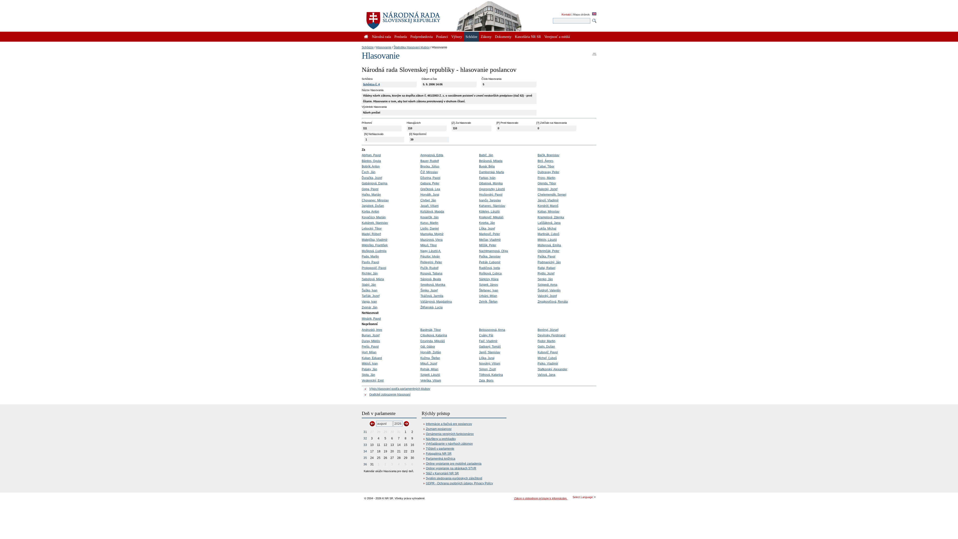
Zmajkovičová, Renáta (553, 301)
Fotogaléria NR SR (439, 453)
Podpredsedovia (421, 37)
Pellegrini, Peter (431, 262)
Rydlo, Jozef (546, 273)
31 (365, 432)
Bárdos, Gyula (371, 161)
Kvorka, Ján (487, 223)
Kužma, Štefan (430, 358)
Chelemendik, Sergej (552, 194)
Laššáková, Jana (549, 223)
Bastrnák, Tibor (430, 330)
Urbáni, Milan (488, 296)
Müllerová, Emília (549, 245)
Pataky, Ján (369, 369)
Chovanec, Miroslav (375, 200)
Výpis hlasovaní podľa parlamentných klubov (399, 389)
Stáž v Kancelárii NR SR (442, 473)
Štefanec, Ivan (488, 290)
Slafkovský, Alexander (552, 369)
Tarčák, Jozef (370, 296)
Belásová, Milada (490, 161)
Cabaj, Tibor (546, 166)
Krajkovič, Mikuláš (491, 217)
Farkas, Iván (487, 178)
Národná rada (381, 37)
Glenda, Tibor (547, 183)
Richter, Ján (370, 273)
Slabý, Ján (369, 284)
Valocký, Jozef (547, 296)
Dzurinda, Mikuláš (432, 341)
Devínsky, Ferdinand (551, 335)
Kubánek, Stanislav (375, 223)
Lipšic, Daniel (429, 228)
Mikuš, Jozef (428, 363)
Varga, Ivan (369, 301)
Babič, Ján (486, 155)
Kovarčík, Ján (429, 217)
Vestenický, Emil (373, 380)
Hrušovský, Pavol (490, 194)
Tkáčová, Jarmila (431, 296)
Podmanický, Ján (549, 262)
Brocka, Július (429, 166)
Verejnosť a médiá (557, 37)
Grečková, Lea (430, 189)
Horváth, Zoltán (430, 352)
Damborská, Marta (491, 172)
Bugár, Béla (487, 166)
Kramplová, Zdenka (551, 217)
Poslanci (442, 37)
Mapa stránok (581, 14)
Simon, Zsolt (487, 369)
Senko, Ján (545, 279)
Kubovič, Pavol (548, 352)
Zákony (486, 37)
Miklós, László (547, 240)
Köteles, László (489, 211)
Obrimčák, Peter (548, 251)
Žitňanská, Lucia (431, 307)
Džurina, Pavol (430, 178)
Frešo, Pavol (370, 346)
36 (365, 464)
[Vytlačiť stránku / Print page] (594, 53)
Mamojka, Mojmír (432, 234)
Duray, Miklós (371, 341)
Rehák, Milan (429, 369)
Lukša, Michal (547, 228)
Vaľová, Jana (546, 375)
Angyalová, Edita (431, 155)
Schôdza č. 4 (371, 84)
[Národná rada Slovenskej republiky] (419, 17)
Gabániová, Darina (374, 183)
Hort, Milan (369, 352)
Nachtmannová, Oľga (493, 251)
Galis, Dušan (546, 346)
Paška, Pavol (546, 256)
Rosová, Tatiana (431, 273)
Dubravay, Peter (548, 172)
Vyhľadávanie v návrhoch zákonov (449, 443)
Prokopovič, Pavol (374, 268)
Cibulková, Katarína (433, 335)
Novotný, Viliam (489, 363)
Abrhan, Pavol (371, 155)
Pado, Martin (370, 256)
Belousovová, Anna (492, 330)
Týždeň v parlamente (440, 448)
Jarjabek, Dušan (373, 206)
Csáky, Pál (486, 335)
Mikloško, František (375, 245)
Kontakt (566, 14)
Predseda (400, 37)
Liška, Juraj (486, 358)
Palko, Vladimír (548, 363)
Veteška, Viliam (430, 380)
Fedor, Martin (546, 341)
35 (365, 458)
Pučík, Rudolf (429, 268)
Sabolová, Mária (373, 279)
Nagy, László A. (430, 251)
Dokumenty (503, 37)
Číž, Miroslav (429, 172)
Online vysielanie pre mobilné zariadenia (453, 463)
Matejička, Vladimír (374, 240)
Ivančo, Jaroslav (490, 200)
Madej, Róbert (371, 234)
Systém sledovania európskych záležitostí (454, 478)
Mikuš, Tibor (428, 245)
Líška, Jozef (487, 228)
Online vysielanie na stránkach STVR (451, 468)
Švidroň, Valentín (549, 290)
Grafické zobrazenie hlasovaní (389, 394)
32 (365, 438)
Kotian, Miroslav (548, 211)
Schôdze (368, 47)
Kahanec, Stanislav (492, 206)
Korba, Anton (370, 211)
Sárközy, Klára (488, 279)
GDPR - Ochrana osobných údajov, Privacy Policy (459, 483)
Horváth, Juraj (429, 194)
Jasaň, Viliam (429, 206)
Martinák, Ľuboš (548, 234)
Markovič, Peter (489, 234)
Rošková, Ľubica (490, 273)
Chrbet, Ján (428, 200)
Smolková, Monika (432, 284)
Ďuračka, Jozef (372, 178)
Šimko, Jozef (429, 290)
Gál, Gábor (427, 346)
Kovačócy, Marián (374, 217)
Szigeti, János (488, 284)
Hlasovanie (383, 47)
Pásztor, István (430, 256)
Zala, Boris (486, 380)
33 (365, 445)
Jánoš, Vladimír (548, 200)
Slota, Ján (368, 375)
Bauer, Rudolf (429, 161)
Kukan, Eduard (372, 358)
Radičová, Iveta (489, 268)
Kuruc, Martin (429, 223)
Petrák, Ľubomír (489, 262)
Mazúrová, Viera (431, 240)
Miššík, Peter (487, 245)
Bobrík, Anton (371, 166)
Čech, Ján (368, 172)
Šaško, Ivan (369, 290)
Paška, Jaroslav (489, 256)
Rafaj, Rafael (546, 268)
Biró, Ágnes (545, 161)
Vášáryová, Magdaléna (436, 301)
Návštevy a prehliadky (441, 439)
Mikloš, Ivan (370, 363)
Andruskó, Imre (372, 330)
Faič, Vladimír (488, 341)
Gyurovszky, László (492, 189)
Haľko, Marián (371, 194)
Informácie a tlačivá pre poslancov (449, 424)
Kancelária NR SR (528, 37)
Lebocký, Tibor (372, 228)
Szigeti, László (430, 375)
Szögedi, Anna (547, 284)
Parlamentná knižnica (440, 458)
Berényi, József (548, 330)
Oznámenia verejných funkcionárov (450, 434)
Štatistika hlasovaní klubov (412, 47)
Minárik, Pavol (371, 318)
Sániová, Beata (430, 279)
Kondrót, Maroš (548, 206)
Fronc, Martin (546, 178)
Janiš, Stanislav (489, 352)
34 (365, 451)
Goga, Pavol (370, 189)
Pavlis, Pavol (370, 262)
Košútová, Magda (432, 211)
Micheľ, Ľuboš (547, 358)
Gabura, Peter (429, 183)
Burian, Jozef (370, 335)
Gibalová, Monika (491, 183)
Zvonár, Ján (369, 307)
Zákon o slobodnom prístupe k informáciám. (540, 498)
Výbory (456, 37)
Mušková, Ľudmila (374, 251)
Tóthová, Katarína (491, 375)
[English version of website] (594, 14)
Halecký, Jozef (547, 189)
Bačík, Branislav (548, 155)
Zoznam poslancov (439, 429)
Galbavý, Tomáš (490, 346)
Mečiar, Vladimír (490, 240)
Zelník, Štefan (488, 301)
